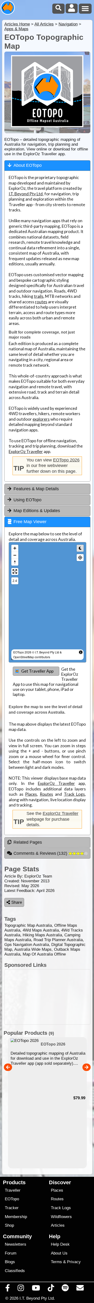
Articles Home (17, 24)
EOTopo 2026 (66, 460)
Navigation (68, 24)
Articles (58, 1225)
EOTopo (12, 1199)
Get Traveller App (37, 671)
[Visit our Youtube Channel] (36, 1289)
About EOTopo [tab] (27, 165)
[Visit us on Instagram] (21, 1289)
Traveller (12, 1190)
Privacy (74, 1262)
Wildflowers (61, 1216)
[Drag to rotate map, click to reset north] (14, 562)
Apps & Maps (16, 29)
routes (41, 301)
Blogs (10, 1262)
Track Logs (74, 794)
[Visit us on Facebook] (8, 1289)
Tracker (12, 1208)
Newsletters (15, 1244)
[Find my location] (80, 557)
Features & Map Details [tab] (36, 488)
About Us (59, 1253)
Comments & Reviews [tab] (41, 853)
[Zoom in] (14, 548)
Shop (9, 1225)
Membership (16, 1216)
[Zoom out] (14, 555)
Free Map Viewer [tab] (30, 521)
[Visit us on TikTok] (51, 1289)
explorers (41, 419)
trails (38, 296)
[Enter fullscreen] (14, 571)
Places (31, 794)
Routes (46, 794)
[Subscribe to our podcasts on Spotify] (65, 1289)
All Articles (44, 24)
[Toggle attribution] (81, 652)
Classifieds (15, 1270)
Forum (10, 1253)
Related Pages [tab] (27, 842)
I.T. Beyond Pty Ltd (26, 193)
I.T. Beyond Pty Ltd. (37, 1298)
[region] (47, 602)
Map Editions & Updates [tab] (36, 510)
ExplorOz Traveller (26, 451)
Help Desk (60, 1244)
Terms (56, 1262)
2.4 (15, 581)
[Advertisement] (47, 997)
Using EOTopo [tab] (27, 499)
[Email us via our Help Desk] (80, 1289)
